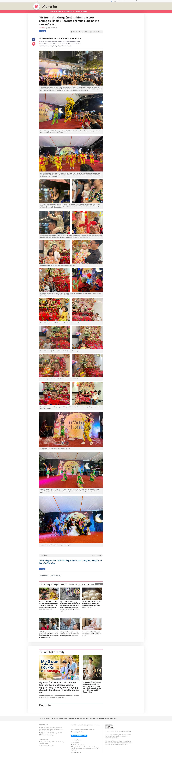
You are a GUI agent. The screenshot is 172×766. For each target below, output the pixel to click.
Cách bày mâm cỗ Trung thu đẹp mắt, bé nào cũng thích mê (55, 46)
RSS (115, 718)
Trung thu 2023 (44, 575)
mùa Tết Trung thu (55, 575)
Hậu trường (73, 718)
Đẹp (57, 718)
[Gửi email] (33, 44)
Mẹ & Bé (61, 718)
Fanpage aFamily (116, 1)
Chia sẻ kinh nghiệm (81, 11)
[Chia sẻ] (33, 39)
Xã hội (53, 718)
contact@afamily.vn (49, 735)
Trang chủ (42, 718)
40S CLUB (107, 718)
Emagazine (38, 1)
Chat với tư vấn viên (80, 735)
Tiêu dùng (86, 718)
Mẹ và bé (49, 6)
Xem (99, 584)
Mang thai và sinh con (56, 11)
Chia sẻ (43, 31)
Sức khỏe (79, 718)
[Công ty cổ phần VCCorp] (109, 726)
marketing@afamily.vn (78, 732)
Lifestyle (48, 718)
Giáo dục (66, 718)
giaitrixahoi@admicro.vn (79, 745)
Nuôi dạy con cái (69, 11)
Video (111, 718)
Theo (70, 555)
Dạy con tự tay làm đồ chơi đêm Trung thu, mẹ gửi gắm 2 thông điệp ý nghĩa (60, 41)
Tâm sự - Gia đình (99, 718)
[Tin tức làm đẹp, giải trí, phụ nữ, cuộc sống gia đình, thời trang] (36, 6)
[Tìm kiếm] (137, 1)
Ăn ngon (91, 718)
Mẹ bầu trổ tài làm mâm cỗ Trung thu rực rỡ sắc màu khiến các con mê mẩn (60, 43)
